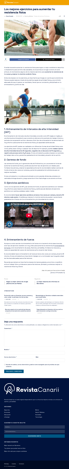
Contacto (21, 464)
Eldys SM (8, 299)
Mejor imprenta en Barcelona (12, 445)
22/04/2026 (45, 299)
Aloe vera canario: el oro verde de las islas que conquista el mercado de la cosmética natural (18, 310)
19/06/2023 (19, 16)
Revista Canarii (11, 466)
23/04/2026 (14, 299)
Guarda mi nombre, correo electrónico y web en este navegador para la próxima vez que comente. (32, 365)
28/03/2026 (39, 313)
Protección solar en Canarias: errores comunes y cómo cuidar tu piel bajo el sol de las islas (18, 296)
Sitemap (6, 464)
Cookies (14, 464)
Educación (7, 414)
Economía (7, 412)
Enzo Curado (9, 16)
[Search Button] (64, 2)
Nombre (7, 349)
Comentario (8, 328)
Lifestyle (7, 417)
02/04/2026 (8, 313)
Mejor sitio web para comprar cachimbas (15, 451)
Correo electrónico (10, 357)
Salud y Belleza (29, 16)
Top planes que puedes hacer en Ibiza (14, 448)
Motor (37, 410)
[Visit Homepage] (12, 2)
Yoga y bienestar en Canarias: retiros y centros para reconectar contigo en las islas (50, 310)
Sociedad (38, 414)
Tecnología (38, 417)
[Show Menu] (61, 2)
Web (37, 357)
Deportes (7, 410)
